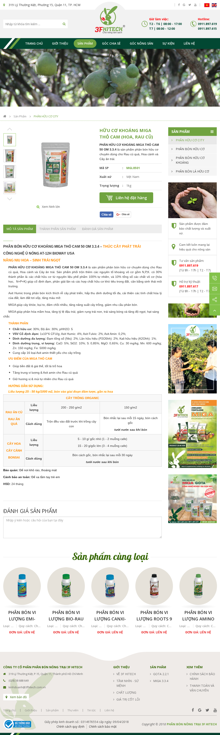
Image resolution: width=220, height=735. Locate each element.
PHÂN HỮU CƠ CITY (46, 116)
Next (9, 198)
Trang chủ (34, 43)
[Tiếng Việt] (206, 5)
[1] (64, 23)
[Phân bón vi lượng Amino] (198, 586)
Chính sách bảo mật (103, 726)
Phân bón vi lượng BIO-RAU (66, 615)
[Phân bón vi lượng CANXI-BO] (110, 586)
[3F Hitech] (110, 19)
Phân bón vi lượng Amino (198, 615)
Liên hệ (189, 43)
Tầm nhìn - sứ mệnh (127, 683)
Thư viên (72, 710)
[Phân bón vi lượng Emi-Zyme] (22, 586)
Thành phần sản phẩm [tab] (57, 229)
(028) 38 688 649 (19, 680)
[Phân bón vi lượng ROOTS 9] (154, 586)
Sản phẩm (85, 43)
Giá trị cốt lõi (128, 699)
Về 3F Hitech (126, 674)
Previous (9, 128)
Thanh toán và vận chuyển (202, 688)
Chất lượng (126, 692)
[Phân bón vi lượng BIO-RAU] (66, 586)
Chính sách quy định (70, 726)
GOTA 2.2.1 (161, 674)
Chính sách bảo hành (202, 676)
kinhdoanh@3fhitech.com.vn (27, 687)
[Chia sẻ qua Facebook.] (106, 214)
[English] (214, 5)
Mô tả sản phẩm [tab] (19, 229)
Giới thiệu (60, 43)
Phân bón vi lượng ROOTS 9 (154, 615)
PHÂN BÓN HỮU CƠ (190, 149)
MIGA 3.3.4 (160, 681)
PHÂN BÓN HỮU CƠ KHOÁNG (190, 160)
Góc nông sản (141, 43)
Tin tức (91, 710)
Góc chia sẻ (111, 43)
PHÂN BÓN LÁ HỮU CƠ (192, 171)
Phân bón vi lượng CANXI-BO (110, 615)
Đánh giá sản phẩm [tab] (97, 229)
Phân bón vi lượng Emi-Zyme (22, 615)
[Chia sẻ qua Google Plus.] (123, 214)
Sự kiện (168, 43)
